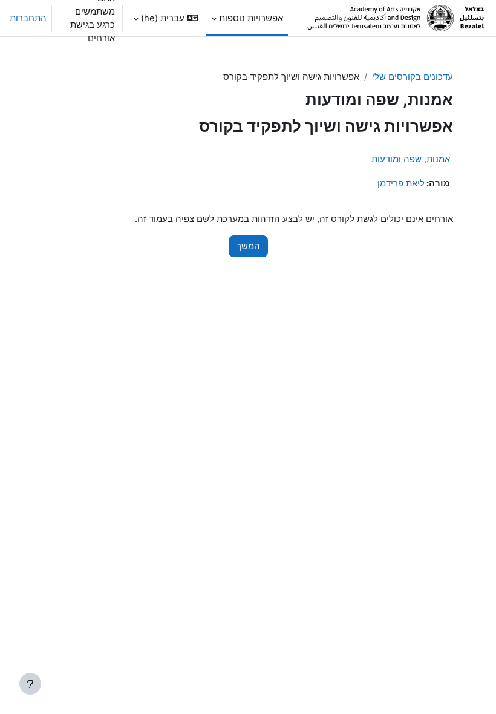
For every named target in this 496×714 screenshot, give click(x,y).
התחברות (28, 18)
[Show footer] (30, 684)
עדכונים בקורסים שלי (412, 76)
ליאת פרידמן (401, 183)
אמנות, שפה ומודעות (410, 159)
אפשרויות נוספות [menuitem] (251, 18)
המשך (248, 246)
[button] (165, 18)
